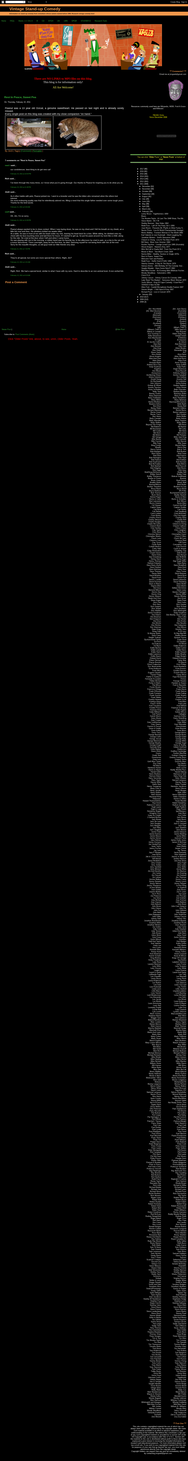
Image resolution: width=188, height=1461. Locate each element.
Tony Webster (180, 1367)
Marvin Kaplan (155, 1040)
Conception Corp (179, 544)
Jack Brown (156, 819)
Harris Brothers (155, 774)
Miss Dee (157, 1069)
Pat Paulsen (181, 1119)
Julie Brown (156, 933)
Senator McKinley (179, 1264)
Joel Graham (181, 898)
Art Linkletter (181, 381)
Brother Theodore (154, 487)
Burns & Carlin (155, 499)
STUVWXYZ (86, 21)
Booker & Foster (154, 478)
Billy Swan (182, 443)
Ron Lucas (156, 1224)
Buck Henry (156, 495)
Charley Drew (181, 518)
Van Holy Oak (180, 1379)
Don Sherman (155, 627)
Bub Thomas (156, 493)
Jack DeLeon (181, 821)
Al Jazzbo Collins (154, 342)
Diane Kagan (156, 600)
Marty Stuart (156, 1038)
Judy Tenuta (156, 931)
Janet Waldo (181, 846)
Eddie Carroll (156, 650)
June (144, 201)
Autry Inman (181, 387)
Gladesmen (181, 749)
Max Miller (182, 1045)
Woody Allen (181, 1408)
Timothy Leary (180, 1346)
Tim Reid (157, 1342)
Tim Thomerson (155, 1344)
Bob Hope (182, 458)
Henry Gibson (180, 788)
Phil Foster (182, 1152)
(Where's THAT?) (154, 329)
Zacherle (157, 1415)
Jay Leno (157, 850)
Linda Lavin (156, 989)
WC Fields (182, 1394)
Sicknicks (157, 1276)
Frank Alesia (181, 689)
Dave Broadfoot (180, 565)
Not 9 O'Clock (155, 1103)
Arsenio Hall (181, 379)
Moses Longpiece (179, 1080)
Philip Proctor (155, 1158)
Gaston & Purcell (154, 726)
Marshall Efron (155, 1030)
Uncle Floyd (156, 1375)
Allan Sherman (180, 356)
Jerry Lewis (181, 865)
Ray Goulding (180, 1173)
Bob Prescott (181, 466)
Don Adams (156, 615)
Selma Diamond (180, 1262)
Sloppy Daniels (155, 1282)
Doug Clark (156, 631)
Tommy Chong (180, 1361)
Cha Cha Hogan (180, 516)
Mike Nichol (181, 1059)
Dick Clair (157, 602)
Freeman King (155, 710)
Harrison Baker (155, 776)
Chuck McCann (180, 538)
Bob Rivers (181, 468)
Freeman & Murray (178, 708)
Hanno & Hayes (155, 770)
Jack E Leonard (180, 823)
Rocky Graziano (179, 1212)
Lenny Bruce (156, 978)
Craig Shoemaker (154, 551)
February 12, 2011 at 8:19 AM (20, 275)
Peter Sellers (181, 1148)
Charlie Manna (180, 522)
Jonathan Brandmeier (152, 921)
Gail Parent (156, 714)
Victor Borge (181, 1384)
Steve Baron (156, 1307)
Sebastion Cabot (179, 1260)
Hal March (157, 766)
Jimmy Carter (180, 879)
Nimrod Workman (179, 1094)
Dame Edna (156, 555)
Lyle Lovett (156, 1012)
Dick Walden (156, 611)
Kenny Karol (156, 952)
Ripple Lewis (156, 1198)
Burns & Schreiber (179, 499)
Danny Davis (156, 559)
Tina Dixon (156, 1348)
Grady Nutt (156, 755)
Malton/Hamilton (154, 1020)
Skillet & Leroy (155, 1280)
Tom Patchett (155, 1359)
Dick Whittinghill (179, 611)
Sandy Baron (156, 1255)
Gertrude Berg (155, 747)
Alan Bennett (156, 346)
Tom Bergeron (180, 1353)
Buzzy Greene (155, 503)
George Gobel (180, 737)
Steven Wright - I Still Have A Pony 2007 (157, 289)
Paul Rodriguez (155, 1131)
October (145, 191)
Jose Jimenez (180, 925)
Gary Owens (156, 724)
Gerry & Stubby (180, 745)
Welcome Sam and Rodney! (152, 259)
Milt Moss (182, 1065)
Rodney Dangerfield (153, 1216)
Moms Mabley (155, 1071)
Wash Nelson (181, 1392)
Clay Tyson (156, 542)
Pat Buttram (156, 1113)
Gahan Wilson (180, 712)
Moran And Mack (179, 1076)
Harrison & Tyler (179, 774)
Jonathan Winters (154, 925)
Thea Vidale (181, 1330)
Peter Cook (181, 1144)
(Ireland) (183, 319)
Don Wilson (181, 627)
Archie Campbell (179, 375)
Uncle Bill (157, 1373)
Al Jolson (182, 342)
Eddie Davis (181, 650)
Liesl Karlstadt (155, 987)
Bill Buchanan (155, 429)
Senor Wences (155, 1266)
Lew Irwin (157, 985)
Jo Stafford (181, 888)
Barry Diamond (155, 396)
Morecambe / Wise (153, 1078)
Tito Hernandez (180, 1348)
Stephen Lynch (180, 1301)
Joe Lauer (182, 894)
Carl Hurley (181, 509)
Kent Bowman (155, 954)
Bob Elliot (157, 456)
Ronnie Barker (180, 1227)
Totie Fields (156, 1369)
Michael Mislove (154, 1053)
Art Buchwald (155, 381)
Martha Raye (181, 1030)
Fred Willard (181, 706)
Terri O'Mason (180, 1326)
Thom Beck (181, 1332)
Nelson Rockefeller (178, 1092)
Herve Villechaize (179, 795)
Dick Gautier (181, 604)
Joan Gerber (156, 890)
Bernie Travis (155, 414)
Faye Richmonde (179, 677)
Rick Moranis (156, 1196)
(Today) (183, 325)
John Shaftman (180, 914)
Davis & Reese (155, 584)
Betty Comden (155, 418)
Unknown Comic (154, 1377)
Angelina (157, 369)
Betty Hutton (181, 418)
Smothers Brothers (178, 1286)
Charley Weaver (154, 520)
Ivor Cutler (182, 815)
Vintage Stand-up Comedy (34, 9)
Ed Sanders (181, 642)
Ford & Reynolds (179, 685)
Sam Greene (156, 1249)
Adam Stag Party (179, 334)
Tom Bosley (156, 1355)
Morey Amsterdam (179, 1078)
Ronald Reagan (155, 1227)
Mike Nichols (156, 1061)
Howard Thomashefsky (152, 801)
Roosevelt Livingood (178, 1229)
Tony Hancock (180, 1363)
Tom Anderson (155, 1351)
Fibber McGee (155, 681)
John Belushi (156, 904)
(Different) (182, 315)
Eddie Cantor (181, 648)
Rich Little (157, 1185)
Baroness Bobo (180, 394)
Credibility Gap (180, 551)
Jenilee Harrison (179, 859)
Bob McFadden (155, 464)
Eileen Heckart (155, 660)
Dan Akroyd (181, 555)
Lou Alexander (155, 997)
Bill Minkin (157, 435)
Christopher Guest (179, 534)
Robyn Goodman (154, 1212)
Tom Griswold (155, 1357)
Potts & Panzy (155, 1165)
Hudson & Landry (179, 805)
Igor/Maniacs (181, 811)
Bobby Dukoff (155, 474)
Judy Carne (181, 927)
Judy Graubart (180, 929)
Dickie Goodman (154, 613)
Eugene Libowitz (154, 673)
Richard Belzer (180, 1187)
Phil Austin (182, 1150)
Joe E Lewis (181, 892)
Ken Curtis (157, 947)
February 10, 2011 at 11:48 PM (20, 187)
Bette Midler (181, 416)
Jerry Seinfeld (155, 867)
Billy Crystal (156, 441)
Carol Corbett (156, 513)
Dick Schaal (181, 606)
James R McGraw (179, 842)
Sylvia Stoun (156, 1322)
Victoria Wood (180, 1386)
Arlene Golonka (155, 377)
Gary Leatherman (154, 722)
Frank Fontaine (155, 693)
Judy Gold (157, 929)
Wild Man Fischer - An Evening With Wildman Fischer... (163, 271)
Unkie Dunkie (181, 1375)
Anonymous (156, 373)
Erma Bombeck (180, 666)
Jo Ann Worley (155, 888)
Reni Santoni (181, 1181)
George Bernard (155, 735)
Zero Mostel (156, 1417)
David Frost (156, 578)
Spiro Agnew (156, 1295)
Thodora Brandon (154, 1332)
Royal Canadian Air (178, 1239)
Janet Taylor (156, 846)
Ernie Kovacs (180, 668)
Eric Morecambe (154, 666)
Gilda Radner (156, 749)
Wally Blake (156, 1390)
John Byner (156, 906)
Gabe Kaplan (181, 710)
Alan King (157, 348)
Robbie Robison (180, 1198)
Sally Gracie (181, 1245)
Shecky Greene (180, 1268)
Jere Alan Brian (180, 861)
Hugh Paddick (180, 807)
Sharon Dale (156, 1268)
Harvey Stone (180, 782)
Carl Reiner (156, 511)
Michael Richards (154, 1055)
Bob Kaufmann (155, 462)
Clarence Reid (180, 540)
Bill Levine (182, 433)
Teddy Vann (156, 1326)
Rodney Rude (180, 1216)
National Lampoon (154, 1092)
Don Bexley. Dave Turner (176, 615)
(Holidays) (182, 317)
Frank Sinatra (180, 695)
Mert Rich (157, 1051)
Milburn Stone (155, 1063)
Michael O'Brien (180, 1053)
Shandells (182, 1266)
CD (43, 21)
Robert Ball (156, 1200)
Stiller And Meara (179, 1317)
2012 (142, 181)
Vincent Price (180, 1388)
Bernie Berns (181, 410)
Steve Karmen (180, 1309)
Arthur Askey (181, 383)
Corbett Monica (155, 547)
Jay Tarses (181, 850)
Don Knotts (181, 621)
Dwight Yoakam (155, 637)
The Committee (155, 1330)
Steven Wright (155, 1315)
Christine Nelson (154, 534)
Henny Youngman (154, 786)
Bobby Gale (181, 474)
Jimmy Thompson (154, 885)
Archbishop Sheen (153, 375)
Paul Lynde (156, 1129)
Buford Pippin (155, 497)
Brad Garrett (181, 480)
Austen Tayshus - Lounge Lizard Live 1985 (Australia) (162, 245)
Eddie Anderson (180, 646)
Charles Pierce (155, 518)
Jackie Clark (156, 832)
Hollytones (157, 799)
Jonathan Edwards (178, 921)
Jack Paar (182, 826)
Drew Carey (156, 635)
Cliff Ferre (182, 542)
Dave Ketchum (155, 569)
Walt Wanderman (154, 1392)
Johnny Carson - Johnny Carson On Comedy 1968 (161, 278)
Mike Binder (156, 1057)
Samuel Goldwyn (179, 1253)
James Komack (155, 842)
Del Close (157, 588)
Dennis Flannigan (179, 592)
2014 (142, 176)
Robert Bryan (181, 1200)
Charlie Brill (181, 520)
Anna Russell (181, 371)
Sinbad (158, 1278)
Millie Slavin (181, 1063)
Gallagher (182, 714)
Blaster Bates (180, 445)
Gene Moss (181, 730)
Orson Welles (155, 1107)
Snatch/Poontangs (153, 1289)
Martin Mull (181, 1032)
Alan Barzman (180, 344)
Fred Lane (182, 704)
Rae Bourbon (181, 1169)
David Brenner (180, 573)
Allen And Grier (155, 358)
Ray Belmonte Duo (178, 1171)
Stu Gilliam (156, 1320)
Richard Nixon (155, 1191)
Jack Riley (157, 828)
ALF (184, 352)
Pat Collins (182, 1113)
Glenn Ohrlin (156, 751)
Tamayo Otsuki (180, 1322)
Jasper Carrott (180, 848)
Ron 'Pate (182, 1220)
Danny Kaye (181, 559)
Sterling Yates (155, 1305)
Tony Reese (181, 1365)
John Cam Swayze (178, 906)
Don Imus (157, 621)
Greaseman (156, 757)
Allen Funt (182, 360)
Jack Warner (181, 830)
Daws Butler (181, 584)
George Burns (180, 735)
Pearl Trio (157, 1140)
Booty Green (156, 480)
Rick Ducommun (179, 1193)
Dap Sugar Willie (179, 561)
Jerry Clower (156, 863)
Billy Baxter (156, 439)
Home (3, 21)
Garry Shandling (179, 718)
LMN (66, 21)
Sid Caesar (181, 1276)
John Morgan (181, 912)
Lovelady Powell (154, 1007)
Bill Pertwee (181, 435)
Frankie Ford (181, 697)
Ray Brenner (156, 1173)
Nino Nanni (156, 1096)
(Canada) (157, 313)
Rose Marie (156, 1233)
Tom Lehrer (181, 1357)
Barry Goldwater (154, 398)
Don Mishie (156, 623)
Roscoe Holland (180, 1231)
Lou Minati (182, 999)
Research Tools (101, 21)
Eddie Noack (156, 656)
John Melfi (157, 912)
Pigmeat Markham (179, 1160)
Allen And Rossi (180, 358)
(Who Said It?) (180, 329)
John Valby (156, 916)
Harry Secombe (155, 778)
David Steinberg (180, 582)
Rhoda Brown (181, 1183)
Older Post (120, 329)
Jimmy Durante (155, 881)
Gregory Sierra (180, 759)
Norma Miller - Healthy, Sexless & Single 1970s (160, 254)
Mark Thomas (180, 1026)
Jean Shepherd (180, 854)
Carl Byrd (157, 509)
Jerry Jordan (156, 865)
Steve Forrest (155, 1309)
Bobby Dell (182, 472)
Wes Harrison (155, 1400)
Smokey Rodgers (179, 1284)
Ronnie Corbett (155, 1229)
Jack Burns (181, 819)
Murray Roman (180, 1084)
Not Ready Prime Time (177, 1103)
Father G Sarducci (153, 677)
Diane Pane (181, 600)
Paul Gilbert (181, 1127)
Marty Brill (182, 1034)
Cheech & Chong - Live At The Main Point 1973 (160, 240)
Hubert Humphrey (179, 803)
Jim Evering (181, 873)
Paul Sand (182, 1131)
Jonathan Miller (155, 923)
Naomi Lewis (156, 1090)
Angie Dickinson (179, 369)
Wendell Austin (180, 1396)
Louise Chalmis (180, 1005)
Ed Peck (157, 642)
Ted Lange (157, 1324)
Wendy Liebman (179, 1398)
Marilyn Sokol (180, 1024)
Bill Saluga (156, 437)
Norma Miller (156, 1100)
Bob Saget (157, 470)
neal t (7, 165)
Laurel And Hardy (179, 972)
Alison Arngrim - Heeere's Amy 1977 (155, 247)
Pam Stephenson (179, 1109)
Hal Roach (182, 766)
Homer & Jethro (180, 799)
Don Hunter (181, 619)
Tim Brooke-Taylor (153, 1340)
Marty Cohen (156, 1036)
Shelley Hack (155, 1272)
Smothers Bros (155, 1286)
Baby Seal (157, 392)
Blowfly (158, 447)
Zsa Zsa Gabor (180, 1417)
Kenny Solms (180, 952)
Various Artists (180, 1382)
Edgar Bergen (180, 656)
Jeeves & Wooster (178, 857)
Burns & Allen (180, 497)
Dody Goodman (180, 613)
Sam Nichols (156, 1253)
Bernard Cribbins (179, 408)
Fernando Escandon (153, 679)
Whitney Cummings (178, 1400)
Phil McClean (155, 1156)
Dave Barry (181, 563)
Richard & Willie (180, 1185)
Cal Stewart (156, 505)
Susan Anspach (180, 1320)
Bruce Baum (156, 489)
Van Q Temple (155, 1382)
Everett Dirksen (180, 673)
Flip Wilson (156, 685)
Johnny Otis (181, 919)
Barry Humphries (179, 398)
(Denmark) (157, 315)
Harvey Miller (156, 782)
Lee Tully (182, 974)
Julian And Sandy (179, 931)
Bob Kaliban (181, 460)
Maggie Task (156, 1018)
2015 (142, 174)
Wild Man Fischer (154, 1404)
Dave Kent (182, 567)
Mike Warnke (181, 1061)
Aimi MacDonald (154, 338)
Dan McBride (181, 557)
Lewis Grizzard (180, 985)
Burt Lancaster (155, 501)
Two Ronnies (181, 1371)
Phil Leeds (182, 1154)
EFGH (50, 21)
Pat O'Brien (156, 1119)
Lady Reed (156, 962)
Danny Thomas (155, 561)
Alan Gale (182, 346)
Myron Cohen (155, 1086)
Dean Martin (181, 586)
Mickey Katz (181, 1055)
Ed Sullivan (156, 644)
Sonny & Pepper (179, 1289)
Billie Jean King (180, 437)
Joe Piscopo (181, 896)
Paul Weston (181, 1134)
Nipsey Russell (180, 1096)
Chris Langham (180, 530)
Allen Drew (156, 360)
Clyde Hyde (156, 544)
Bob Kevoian (181, 462)
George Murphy (155, 743)
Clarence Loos (155, 540)
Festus (183, 679)
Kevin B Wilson (180, 956)
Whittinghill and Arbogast (151, 1402)
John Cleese (156, 908)
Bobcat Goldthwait (179, 476)
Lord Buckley (181, 993)
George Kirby (181, 739)
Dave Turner (181, 571)
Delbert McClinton (179, 588)
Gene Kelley (156, 730)
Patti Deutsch (180, 1123)
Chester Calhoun (179, 526)
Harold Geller (156, 772)
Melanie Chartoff (179, 1049)
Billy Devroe (181, 441)
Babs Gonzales (180, 389)
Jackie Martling (180, 834)
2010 (142, 297)
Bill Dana (182, 431)
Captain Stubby (180, 507)
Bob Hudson (156, 460)
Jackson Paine (180, 838)
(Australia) (182, 311)
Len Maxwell (181, 976)
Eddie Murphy (180, 654)
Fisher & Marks (155, 683)
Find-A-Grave (180, 106)
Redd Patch (156, 1179)
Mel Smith (157, 1049)
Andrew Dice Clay (154, 365)
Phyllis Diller (156, 1160)
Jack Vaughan (155, 830)
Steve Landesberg (154, 1311)
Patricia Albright (180, 1121)
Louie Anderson (180, 1001)
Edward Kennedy (179, 658)
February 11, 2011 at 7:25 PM (20, 249)
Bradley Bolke (155, 482)
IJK (58, 21)
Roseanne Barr (155, 1235)
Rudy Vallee (181, 1241)
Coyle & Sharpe (180, 549)
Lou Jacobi (156, 999)
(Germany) (157, 317)
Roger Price (181, 1218)
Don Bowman (155, 617)
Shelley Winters (180, 1272)
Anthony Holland (179, 373)
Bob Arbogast (155, 451)
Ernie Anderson (155, 668)
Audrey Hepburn (179, 385)
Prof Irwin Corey (154, 1167)
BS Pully (182, 491)
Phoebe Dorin (180, 1158)
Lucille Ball (156, 1009)
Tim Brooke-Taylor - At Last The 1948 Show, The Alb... (163, 219)
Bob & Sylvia (156, 449)
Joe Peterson (155, 896)
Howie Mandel (180, 801)
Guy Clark (157, 764)
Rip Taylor (182, 1196)
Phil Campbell (155, 1152)
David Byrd (181, 575)
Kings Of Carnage (179, 958)
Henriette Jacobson (178, 786)
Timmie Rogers (180, 1344)
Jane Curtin (181, 844)
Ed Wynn (157, 646)
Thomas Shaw (155, 1334)
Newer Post (6, 329)
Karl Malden (181, 941)
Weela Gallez (155, 1396)
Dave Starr (182, 569)
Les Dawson (181, 983)
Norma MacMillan (179, 1098)
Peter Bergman (155, 1144)
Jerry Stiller (181, 867)
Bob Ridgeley (155, 468)
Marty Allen (156, 1034)
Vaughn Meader (155, 1384)
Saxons (183, 1258)
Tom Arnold (156, 1353)
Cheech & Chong (179, 524)
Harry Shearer (180, 778)
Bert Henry (156, 416)
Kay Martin (182, 945)
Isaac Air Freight (154, 815)
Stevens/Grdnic (180, 1315)
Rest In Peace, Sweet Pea (20, 97)
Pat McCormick (180, 1117)
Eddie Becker (155, 648)
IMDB (171, 106)
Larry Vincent (155, 968)
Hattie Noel (156, 784)
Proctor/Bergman (179, 1165)
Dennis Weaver (155, 596)
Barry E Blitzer (180, 396)
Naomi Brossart (180, 1088)
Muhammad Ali (180, 1082)
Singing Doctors (180, 1278)
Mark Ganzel (156, 1026)
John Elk (182, 908)
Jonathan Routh (180, 923)
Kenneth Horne (180, 947)
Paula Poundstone (179, 1136)
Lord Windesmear (154, 995)
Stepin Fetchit (155, 1303)
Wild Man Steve (180, 1404)
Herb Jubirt (182, 792)
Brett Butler (181, 485)
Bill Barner (182, 427)
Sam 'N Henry (155, 1247)
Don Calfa (182, 617)
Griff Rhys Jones (154, 761)
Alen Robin (156, 350)
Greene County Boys (178, 757)
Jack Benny (181, 817)
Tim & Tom (156, 1338)
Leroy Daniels (180, 981)
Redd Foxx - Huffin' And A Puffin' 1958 (156, 261)
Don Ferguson (155, 619)
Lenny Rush (181, 978)
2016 (142, 171)
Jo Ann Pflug (181, 885)
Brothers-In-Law (180, 487)
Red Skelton (156, 1177)
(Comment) (26, 151)
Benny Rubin (156, 408)
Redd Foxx (182, 1177)
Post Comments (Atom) (24, 334)
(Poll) (159, 321)
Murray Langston (154, 1084)
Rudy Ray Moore (154, 1241)
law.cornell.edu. (137, 1445)
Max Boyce (156, 1045)
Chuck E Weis (180, 536)
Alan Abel (157, 344)
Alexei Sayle (156, 352)
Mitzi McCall (181, 1069)
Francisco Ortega (154, 689)
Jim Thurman (181, 877)
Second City (156, 1262)
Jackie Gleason (180, 832)
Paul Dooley (156, 1127)
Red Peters (181, 1175)
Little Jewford (181, 989)
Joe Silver (157, 898)
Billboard (159, 108)
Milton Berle (156, 1067)
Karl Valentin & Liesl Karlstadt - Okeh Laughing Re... (162, 235)
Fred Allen (182, 702)
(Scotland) (157, 323)
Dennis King (156, 594)
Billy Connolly (180, 439)
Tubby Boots (156, 1371)
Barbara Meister (180, 392)
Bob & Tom (181, 449)
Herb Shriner (156, 795)
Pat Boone (182, 1111)
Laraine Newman (154, 964)
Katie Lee (157, 945)
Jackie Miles (181, 836)
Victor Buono (156, 1386)
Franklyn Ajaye (155, 702)
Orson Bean (181, 1105)
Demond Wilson (155, 590)
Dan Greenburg (155, 557)
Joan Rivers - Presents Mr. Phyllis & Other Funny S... (162, 228)
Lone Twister (156, 993)
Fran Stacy (181, 687)
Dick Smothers (180, 609)
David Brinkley (155, 575)
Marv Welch (181, 1038)
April (144, 206)
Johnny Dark (156, 919)
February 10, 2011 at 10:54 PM (20, 174)
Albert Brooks (180, 348)
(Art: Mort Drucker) (153, 311)
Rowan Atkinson (179, 1237)
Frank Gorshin (155, 695)
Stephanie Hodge (179, 1299)
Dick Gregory (156, 606)
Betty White (181, 423)
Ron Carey (157, 1222)
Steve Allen (181, 1305)
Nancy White (156, 1088)
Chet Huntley (156, 528)
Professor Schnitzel (178, 1167)
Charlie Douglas (155, 522)
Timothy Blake (155, 1346)
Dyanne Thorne (180, 637)
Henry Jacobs (155, 790)
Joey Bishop (156, 900)
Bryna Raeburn (155, 491)
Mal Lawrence (180, 1018)
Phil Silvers (181, 1156)
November (146, 189)
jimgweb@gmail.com (178, 74)
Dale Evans (181, 553)
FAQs (12, 21)
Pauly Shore (156, 1138)
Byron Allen (181, 503)
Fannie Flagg (156, 675)
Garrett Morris (155, 716)
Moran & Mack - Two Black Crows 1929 (157, 252)
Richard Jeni (156, 1189)
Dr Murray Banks (154, 633)
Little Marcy (156, 991)
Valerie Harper (155, 1379)
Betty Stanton (180, 420)
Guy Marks (181, 764)
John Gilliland (180, 910)
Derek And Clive (154, 598)
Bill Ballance (156, 427)
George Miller (181, 741)
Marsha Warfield (154, 1028)
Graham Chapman (179, 755)
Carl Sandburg (180, 511)
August (145, 196)
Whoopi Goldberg (179, 1402)
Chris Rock (156, 532)
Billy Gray (157, 443)
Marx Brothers (180, 1040)
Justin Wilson (155, 939)
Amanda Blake (155, 363)
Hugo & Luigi (156, 809)
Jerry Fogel (181, 863)
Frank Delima (181, 691)
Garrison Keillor (180, 716)
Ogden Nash (156, 1105)
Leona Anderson (154, 981)
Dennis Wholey (180, 596)
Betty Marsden (155, 420)
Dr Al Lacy (182, 631)
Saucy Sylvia (181, 1255)
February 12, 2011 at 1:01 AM (20, 262)
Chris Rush (181, 532)
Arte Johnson (155, 383)
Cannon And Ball (179, 505)
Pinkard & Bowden (153, 1162)
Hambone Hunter (154, 768)
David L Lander (155, 580)
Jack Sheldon (180, 828)
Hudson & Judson (154, 805)
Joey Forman (181, 900)
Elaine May (181, 660)
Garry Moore (156, 718)
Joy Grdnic (156, 927)
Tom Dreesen (181, 1355)
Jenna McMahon (154, 861)
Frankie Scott (180, 699)
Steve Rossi (156, 1313)
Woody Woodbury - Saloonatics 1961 (156, 273)
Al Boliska (182, 338)
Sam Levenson (155, 1251)
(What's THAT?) (180, 327)
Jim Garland (181, 875)
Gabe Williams (155, 712)
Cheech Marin (155, 526)
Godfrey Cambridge (178, 751)
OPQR (74, 21)
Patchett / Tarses (154, 1121)
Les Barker (156, 983)
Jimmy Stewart (180, 883)
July (144, 199)
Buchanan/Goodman (178, 493)
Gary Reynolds (180, 724)
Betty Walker (156, 423)
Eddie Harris (156, 652)
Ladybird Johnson (179, 962)
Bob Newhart (156, 466)
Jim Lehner (156, 877)
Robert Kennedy (154, 1204)
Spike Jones (181, 1291)
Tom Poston (181, 1359)
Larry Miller (156, 966)
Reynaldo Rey (155, 1183)
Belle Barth (181, 404)
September (146, 194)
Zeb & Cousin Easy (178, 1415)
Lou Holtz (182, 997)
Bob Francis (181, 456)
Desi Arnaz (182, 598)
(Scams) (182, 321)
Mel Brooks (181, 1047)
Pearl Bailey (181, 1138)
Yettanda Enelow (154, 1413)
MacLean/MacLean (178, 1014)
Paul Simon (156, 1134)
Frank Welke (156, 697)
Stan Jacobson (155, 1297)
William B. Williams (178, 1406)
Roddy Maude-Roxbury (177, 1214)
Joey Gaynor (156, 902)
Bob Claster (156, 454)
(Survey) (157, 325)
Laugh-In (157, 970)
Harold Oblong (180, 772)
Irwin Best (182, 813)
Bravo (143, 216)
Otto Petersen (155, 1109)
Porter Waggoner (179, 1162)
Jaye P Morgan (155, 852)
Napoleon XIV (180, 1090)
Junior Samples (180, 937)
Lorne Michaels (180, 995)
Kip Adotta (182, 960)
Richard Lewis (180, 1189)
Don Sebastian (180, 625)
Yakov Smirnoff (180, 1410)
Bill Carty (182, 429)
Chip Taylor (156, 530)
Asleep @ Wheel (154, 385)
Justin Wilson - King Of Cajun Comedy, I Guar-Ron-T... (163, 282)
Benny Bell (182, 406)
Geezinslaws (181, 726)
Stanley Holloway (179, 1297)
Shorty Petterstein (179, 1274)
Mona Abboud (180, 1071)
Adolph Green (180, 336)
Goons (158, 753)
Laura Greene (180, 970)
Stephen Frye (155, 1301)
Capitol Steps (155, 507)
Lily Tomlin (182, 987)
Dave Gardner (155, 567)
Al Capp (158, 340)
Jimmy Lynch (180, 881)
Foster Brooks (155, 687)
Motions (158, 1082)
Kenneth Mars (155, 950)
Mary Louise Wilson (153, 1043)
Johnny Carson (180, 916)
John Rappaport (155, 914)
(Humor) (158, 319)
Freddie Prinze (155, 708)
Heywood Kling (155, 797)
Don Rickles (156, 625)
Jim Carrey (156, 873)
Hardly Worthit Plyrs (178, 770)
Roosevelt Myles (154, 1231)
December (146, 186)
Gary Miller (182, 722)
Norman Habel (180, 1100)
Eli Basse (182, 662)
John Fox (157, 910)
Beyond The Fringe (153, 425)
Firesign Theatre (179, 681)
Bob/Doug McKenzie (153, 472)
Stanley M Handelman (152, 1299)
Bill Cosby (157, 431)
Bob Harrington (155, 458)
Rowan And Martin (154, 1237)
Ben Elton (157, 406)
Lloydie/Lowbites (179, 991)
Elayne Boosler (155, 662)
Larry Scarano (180, 966)
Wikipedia (164, 106)
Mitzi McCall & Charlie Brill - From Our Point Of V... (161, 249)
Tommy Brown (155, 1361)
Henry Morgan (180, 790)
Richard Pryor (180, 1191)
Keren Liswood (180, 954)
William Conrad (155, 1408)
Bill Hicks (157, 433)
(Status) (183, 323)
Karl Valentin (156, 943)
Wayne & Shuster (154, 1394)
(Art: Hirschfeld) (155, 309)
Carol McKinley (180, 513)
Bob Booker (181, 451)
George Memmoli (154, 741)
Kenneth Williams (179, 950)
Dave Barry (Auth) (154, 565)
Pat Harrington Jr (154, 1117)
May (144, 204)
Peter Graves (181, 1146)
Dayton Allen (156, 586)
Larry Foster (181, 964)
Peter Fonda (156, 1146)
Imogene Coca (155, 813)
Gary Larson (181, 720)
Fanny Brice (181, 675)
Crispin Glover (155, 553)
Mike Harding (156, 1059)
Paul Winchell (155, 1136)
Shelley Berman (180, 1270)
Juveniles (182, 939)
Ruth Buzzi (181, 1243)
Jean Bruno (156, 854)
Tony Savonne (155, 1367)
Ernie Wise (156, 671)
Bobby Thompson (154, 476)
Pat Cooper (156, 1115)
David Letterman (179, 580)
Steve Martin (181, 1311)
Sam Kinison (181, 1249)
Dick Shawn (156, 609)
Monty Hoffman (155, 1074)
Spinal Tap (182, 1293)
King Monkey (156, 958)
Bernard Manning (154, 410)
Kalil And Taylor (155, 941)
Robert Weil (156, 1208)
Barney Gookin (155, 394)
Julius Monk (156, 935)
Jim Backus (181, 871)
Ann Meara (156, 371)
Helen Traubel (180, 784)
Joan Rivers (181, 890)
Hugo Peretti (181, 809)
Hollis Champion (179, 797)
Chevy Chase (180, 528)
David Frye (182, 578)
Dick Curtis (181, 602)
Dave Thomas (155, 571)
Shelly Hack (156, 1274)
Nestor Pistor (156, 1094)
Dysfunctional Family (152, 640)
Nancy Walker (180, 1086)
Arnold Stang (156, 379)
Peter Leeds (156, 1148)
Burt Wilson (181, 501)
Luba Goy (182, 1007)
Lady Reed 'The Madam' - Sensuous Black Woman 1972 (163, 280)
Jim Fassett (156, 875)
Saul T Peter (156, 1258)
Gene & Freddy (155, 728)
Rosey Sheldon (180, 1235)
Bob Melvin (181, 464)
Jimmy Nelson (155, 883)
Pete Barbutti (181, 1142)
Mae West (182, 1016)
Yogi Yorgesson (180, 1413)
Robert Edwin (181, 1202)
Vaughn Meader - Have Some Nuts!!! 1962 (158, 268)
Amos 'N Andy (180, 363)
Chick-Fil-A (145, 275)
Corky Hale (156, 549)
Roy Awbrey (156, 1239)
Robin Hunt (156, 1210)
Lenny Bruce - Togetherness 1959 (154, 214)
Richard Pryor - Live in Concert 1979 (155, 292)
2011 (142, 184)
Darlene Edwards (154, 563)
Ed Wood (182, 644)
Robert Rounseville (178, 1206)
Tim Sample (181, 1342)
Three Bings (181, 1334)
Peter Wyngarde (154, 1150)
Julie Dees (182, 933)
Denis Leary (181, 590)
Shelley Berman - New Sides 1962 (155, 223)
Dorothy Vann (180, 629)
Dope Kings (156, 629)
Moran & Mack (155, 1076)
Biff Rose (182, 425)
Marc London (156, 1022)
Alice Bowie (156, 354)
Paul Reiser (181, 1129)
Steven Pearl (181, 1313)
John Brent (182, 904)
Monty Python (180, 1074)
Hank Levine (181, 768)
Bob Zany (182, 470)
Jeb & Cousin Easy (153, 857)
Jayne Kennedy (180, 852)
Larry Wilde (181, 968)
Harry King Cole (180, 776)
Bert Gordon (181, 414)
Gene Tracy (156, 733)
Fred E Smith (155, 704)
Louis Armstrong (154, 1003)
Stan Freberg (181, 1295)
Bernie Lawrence (179, 412)
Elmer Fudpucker (154, 664)
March (145, 209)
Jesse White (181, 869)
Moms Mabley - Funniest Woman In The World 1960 (162, 233)
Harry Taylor (156, 780)
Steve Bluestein (180, 1307)
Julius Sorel (181, 935)
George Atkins (180, 733)
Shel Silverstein (155, 1270)
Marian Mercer (155, 1024)
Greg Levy (157, 759)
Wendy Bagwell (155, 1398)
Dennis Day (156, 592)
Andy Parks (181, 367)
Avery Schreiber (154, 389)
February (146, 211)
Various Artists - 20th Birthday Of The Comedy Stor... (162, 266)
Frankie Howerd (155, 699)
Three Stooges (155, 1336)
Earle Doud (181, 640)
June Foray (156, 937)
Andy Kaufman (155, 367)
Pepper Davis (155, 1142)
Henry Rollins (155, 792)
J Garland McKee (154, 817)
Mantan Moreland (179, 1020)
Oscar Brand (181, 1107)
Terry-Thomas (155, 1328)
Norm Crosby (156, 1098)
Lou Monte (157, 1001)
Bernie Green (156, 412)
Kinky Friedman (155, 960)
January (145, 294)
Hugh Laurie (156, 807)
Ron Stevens (181, 1224)
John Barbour (181, 902)
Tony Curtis (156, 1363)
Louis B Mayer (180, 1003)
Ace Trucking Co (154, 334)
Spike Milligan (155, 1293)
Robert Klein (156, 1206)
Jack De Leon (155, 821)
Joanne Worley (155, 892)
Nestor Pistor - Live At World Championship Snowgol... (163, 230)
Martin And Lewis (154, 1032)
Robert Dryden (155, 1202)
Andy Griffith (181, 365)
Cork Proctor (181, 547)
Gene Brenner (180, 728)
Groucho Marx (180, 761)
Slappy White (181, 1280)
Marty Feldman (180, 1036)
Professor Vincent (154, 1169)
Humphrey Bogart (154, 811)
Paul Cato (157, 1125)
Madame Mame (155, 1016)
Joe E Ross (156, 894)
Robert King (181, 1204)
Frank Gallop (181, 693)
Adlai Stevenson (154, 336)
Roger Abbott (156, 1218)
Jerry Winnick (155, 869)
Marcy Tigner (181, 1022)
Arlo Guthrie (181, 377)
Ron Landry (181, 1222)
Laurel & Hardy (155, 972)
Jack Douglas (155, 823)
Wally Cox (182, 1390)
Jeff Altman (156, 859)
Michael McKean (179, 1051)
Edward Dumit (155, 658)
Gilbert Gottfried (180, 747)
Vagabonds (181, 1377)
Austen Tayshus (154, 387)
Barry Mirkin (156, 400)
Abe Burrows (181, 332)
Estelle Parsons (180, 671)
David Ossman (155, 582)
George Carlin (155, 737)
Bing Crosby (156, 445)
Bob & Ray (182, 447)
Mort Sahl (157, 1080)
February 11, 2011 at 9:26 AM (20, 207)
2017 (142, 169)
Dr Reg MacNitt (180, 633)
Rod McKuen (156, 1214)
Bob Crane (182, 454)
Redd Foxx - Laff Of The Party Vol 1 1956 (158, 226)
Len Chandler (156, 976)
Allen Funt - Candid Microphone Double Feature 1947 (162, 287)
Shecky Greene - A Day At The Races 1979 (158, 264)
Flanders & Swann (179, 683)
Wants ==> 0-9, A (25, 21)
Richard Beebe (155, 1187)
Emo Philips (181, 664)
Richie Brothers (155, 1193)
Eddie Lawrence (154, 654)
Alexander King (180, 350)
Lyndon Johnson (179, 1012)
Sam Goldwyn (180, 1247)
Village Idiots (156, 1388)
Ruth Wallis (156, 1245)
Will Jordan (156, 1406)
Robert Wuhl (181, 1208)
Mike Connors (180, 1057)
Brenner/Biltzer (155, 485)
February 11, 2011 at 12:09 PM (20, 220)
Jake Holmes (156, 840)
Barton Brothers (155, 402)
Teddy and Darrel (179, 1324)
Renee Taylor (156, 1181)
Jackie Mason (155, 836)
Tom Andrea (181, 1351)
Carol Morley (156, 516)
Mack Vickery (155, 1014)
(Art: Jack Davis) (179, 309)
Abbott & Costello (154, 332)
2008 (142, 302)
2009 (142, 299)
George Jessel (155, 739)
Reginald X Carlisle (178, 1179)
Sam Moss (182, 1251)
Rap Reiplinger (155, 1171)
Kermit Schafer (155, 956)
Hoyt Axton (156, 803)
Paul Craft (182, 1125)
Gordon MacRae (179, 753)
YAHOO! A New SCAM (150, 285)
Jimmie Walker (155, 879)
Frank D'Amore (155, 691)
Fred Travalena (155, 706)
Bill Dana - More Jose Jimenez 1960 (155, 242)
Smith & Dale (181, 1282)
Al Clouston (181, 340)
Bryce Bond (181, 489)
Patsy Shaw (156, 1123)
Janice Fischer (155, 848)
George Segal (180, 743)
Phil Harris (157, 1154)
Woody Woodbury (154, 1410)
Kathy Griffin (181, 943)
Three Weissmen (179, 1336)
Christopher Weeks (153, 536)
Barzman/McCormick (177, 402)
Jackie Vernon (155, 838)
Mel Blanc (157, 1047)
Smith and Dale (155, 1284)
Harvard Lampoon (179, 780)
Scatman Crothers (154, 1260)
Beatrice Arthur (155, 404)
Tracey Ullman (180, 1369)
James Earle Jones (178, 840)
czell (7, 212)
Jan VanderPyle (155, 844)
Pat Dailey (182, 1115)
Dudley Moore (180, 635)
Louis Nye (157, 1005)
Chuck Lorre (156, 538)
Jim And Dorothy (154, 871)
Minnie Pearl (181, 1067)
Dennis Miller (181, 594)
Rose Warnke (180, 1233)
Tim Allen (182, 1338)
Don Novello (181, 623)
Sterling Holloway (179, 1303)
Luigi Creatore (180, 1009)
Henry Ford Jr (155, 788)
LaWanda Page (155, 974)
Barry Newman (180, 400)
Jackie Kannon (155, 834)
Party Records (155, 1111)
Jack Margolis (155, 826)
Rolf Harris (157, 1220)
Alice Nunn (182, 354)
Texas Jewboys (180, 1328)
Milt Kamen (156, 1065)
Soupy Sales (156, 1291)
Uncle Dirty (181, 1373)
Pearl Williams (180, 1140)
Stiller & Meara (155, 1317)
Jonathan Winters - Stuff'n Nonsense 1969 (158, 238)
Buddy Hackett (180, 495)
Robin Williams (180, 1210)
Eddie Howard (180, 652)
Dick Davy (157, 604)
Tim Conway (181, 1340)
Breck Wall (182, 482)
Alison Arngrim (155, 356)
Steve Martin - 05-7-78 (150, 221)
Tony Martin (156, 1365)
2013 (142, 179)
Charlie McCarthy (154, 524)
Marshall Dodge (180, 1028)
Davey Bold (156, 573)
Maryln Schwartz (179, 1043)
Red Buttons (156, 1175)
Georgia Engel (155, 745)
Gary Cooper (156, 720)
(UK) (159, 327)
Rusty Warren (155, 1243)
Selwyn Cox (156, 1264)
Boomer (183, 478)
